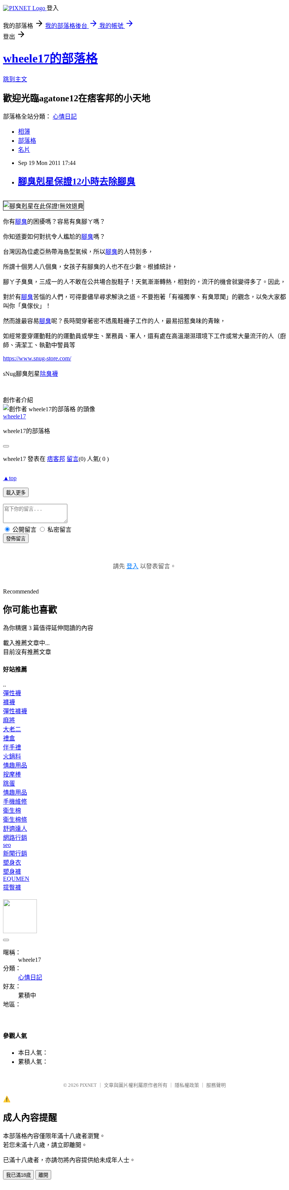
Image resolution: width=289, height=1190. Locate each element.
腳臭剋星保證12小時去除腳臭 (76, 181)
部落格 (27, 140)
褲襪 (9, 702)
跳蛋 (9, 783)
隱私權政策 (187, 1085)
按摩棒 (12, 774)
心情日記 (65, 116)
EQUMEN (16, 879)
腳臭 (21, 221)
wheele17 (14, 416)
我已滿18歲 (18, 1175)
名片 (24, 149)
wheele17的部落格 (50, 58)
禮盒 (9, 738)
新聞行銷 (15, 853)
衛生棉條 (15, 819)
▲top (10, 478)
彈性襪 (12, 693)
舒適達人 (15, 828)
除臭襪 (49, 374)
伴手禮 (12, 747)
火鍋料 (12, 756)
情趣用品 (15, 765)
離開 (43, 1175)
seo (7, 845)
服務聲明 (216, 1085)
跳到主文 (15, 79)
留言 (73, 459)
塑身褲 (12, 871)
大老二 (12, 729)
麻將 (9, 720)
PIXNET (88, 1085)
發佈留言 (16, 539)
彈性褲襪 (15, 711)
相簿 (24, 131)
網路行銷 (15, 838)
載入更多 (16, 493)
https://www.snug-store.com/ (37, 358)
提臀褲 (12, 887)
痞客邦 (56, 459)
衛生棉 (12, 810)
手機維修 (15, 801)
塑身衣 (12, 862)
